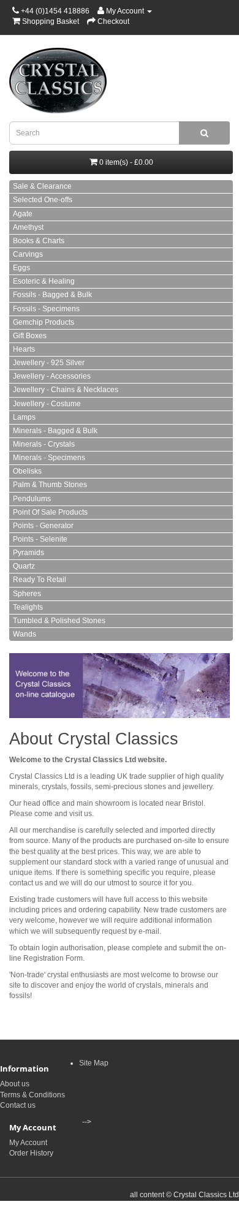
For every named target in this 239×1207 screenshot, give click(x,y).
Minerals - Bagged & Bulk (55, 430)
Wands (24, 634)
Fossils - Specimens (46, 309)
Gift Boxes (30, 335)
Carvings (28, 254)
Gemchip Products (43, 322)
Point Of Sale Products (50, 512)
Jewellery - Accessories (52, 376)
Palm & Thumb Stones (50, 484)
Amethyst (28, 227)
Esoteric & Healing (44, 281)
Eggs (21, 267)
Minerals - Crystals (44, 444)
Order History (31, 1153)
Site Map (93, 1063)
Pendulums (32, 498)
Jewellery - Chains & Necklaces (65, 389)
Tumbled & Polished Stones (59, 620)
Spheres (27, 593)
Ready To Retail (39, 579)
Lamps (24, 417)
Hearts (24, 349)
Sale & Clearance (42, 186)
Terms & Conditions (32, 1095)
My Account (28, 1142)
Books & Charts (38, 240)
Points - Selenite (40, 539)
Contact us (18, 1105)
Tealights (28, 607)
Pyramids (28, 552)
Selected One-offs (42, 199)
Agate (22, 214)
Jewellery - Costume (47, 403)
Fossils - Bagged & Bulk (52, 294)
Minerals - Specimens (49, 457)
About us (14, 1084)
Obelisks (27, 471)
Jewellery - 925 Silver (49, 362)
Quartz (24, 566)
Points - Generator (43, 525)
